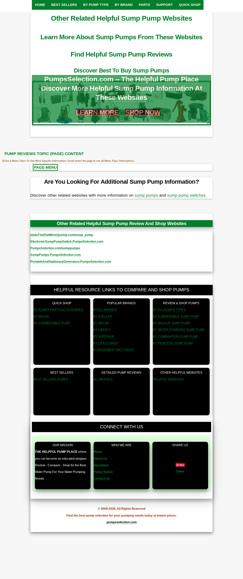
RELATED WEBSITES (168, 379)
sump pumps (147, 195)
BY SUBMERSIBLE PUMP (51, 323)
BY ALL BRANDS (105, 309)
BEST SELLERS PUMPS (50, 379)
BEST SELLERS (64, 5)
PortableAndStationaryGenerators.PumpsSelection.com (70, 261)
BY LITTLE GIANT (105, 343)
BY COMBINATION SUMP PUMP (175, 336)
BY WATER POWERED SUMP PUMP (179, 329)
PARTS (144, 5)
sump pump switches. (187, 195)
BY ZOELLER (102, 316)
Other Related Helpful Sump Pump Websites (121, 18)
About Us (100, 458)
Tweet (180, 471)
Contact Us (102, 478)
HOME (40, 5)
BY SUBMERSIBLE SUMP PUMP (176, 316)
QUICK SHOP (189, 5)
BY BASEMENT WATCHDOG (113, 349)
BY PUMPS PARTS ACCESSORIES (58, 309)
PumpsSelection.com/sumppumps (55, 248)
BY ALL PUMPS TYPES (169, 309)
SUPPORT (164, 5)
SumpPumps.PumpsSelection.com (55, 254)
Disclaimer (101, 465)
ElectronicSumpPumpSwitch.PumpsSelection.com (66, 241)
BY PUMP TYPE (96, 5)
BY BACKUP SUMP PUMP (171, 323)
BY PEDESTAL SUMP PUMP (173, 343)
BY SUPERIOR (103, 336)
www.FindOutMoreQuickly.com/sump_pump (61, 234)
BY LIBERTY (102, 329)
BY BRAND (124, 5)
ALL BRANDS (102, 379)
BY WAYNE (101, 323)
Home (98, 451)
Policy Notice (103, 471)
